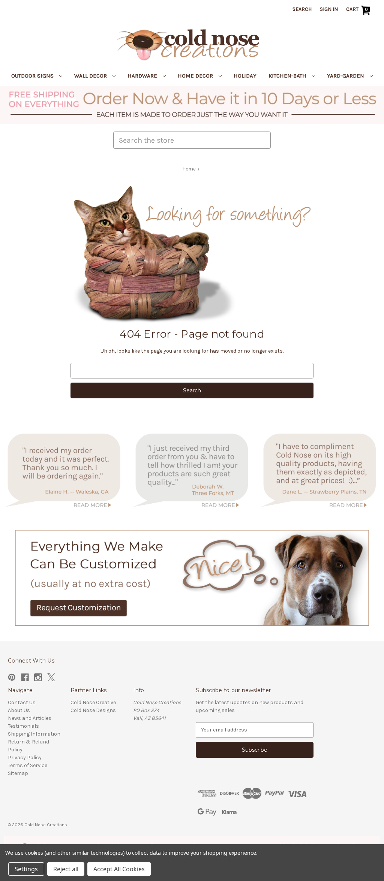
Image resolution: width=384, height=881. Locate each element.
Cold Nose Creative (93, 702)
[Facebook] (25, 677)
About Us (19, 710)
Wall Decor (91, 75)
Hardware (143, 75)
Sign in (329, 9)
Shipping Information (34, 734)
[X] (51, 677)
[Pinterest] (12, 677)
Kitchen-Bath (288, 75)
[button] (192, 105)
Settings (26, 869)
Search (302, 9)
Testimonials (23, 726)
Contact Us (22, 702)
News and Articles (29, 718)
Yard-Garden (346, 75)
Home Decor (196, 75)
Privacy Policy (25, 757)
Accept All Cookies (119, 869)
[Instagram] (38, 677)
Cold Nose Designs (93, 710)
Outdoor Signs (33, 75)
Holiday (245, 75)
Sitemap (18, 773)
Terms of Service (27, 765)
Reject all (65, 869)
